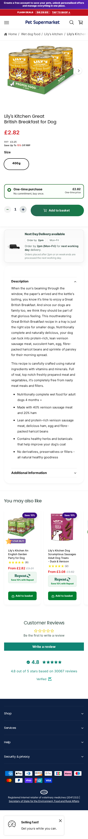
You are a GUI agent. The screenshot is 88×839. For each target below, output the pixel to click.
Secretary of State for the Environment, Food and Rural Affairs (44, 801)
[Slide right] (78, 70)
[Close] (60, 820)
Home (12, 34)
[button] (6, 22)
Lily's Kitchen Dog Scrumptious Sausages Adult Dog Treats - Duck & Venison (62, 556)
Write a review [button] (44, 647)
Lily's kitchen (53, 34)
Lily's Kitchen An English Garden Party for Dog (18, 554)
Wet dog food (30, 34)
